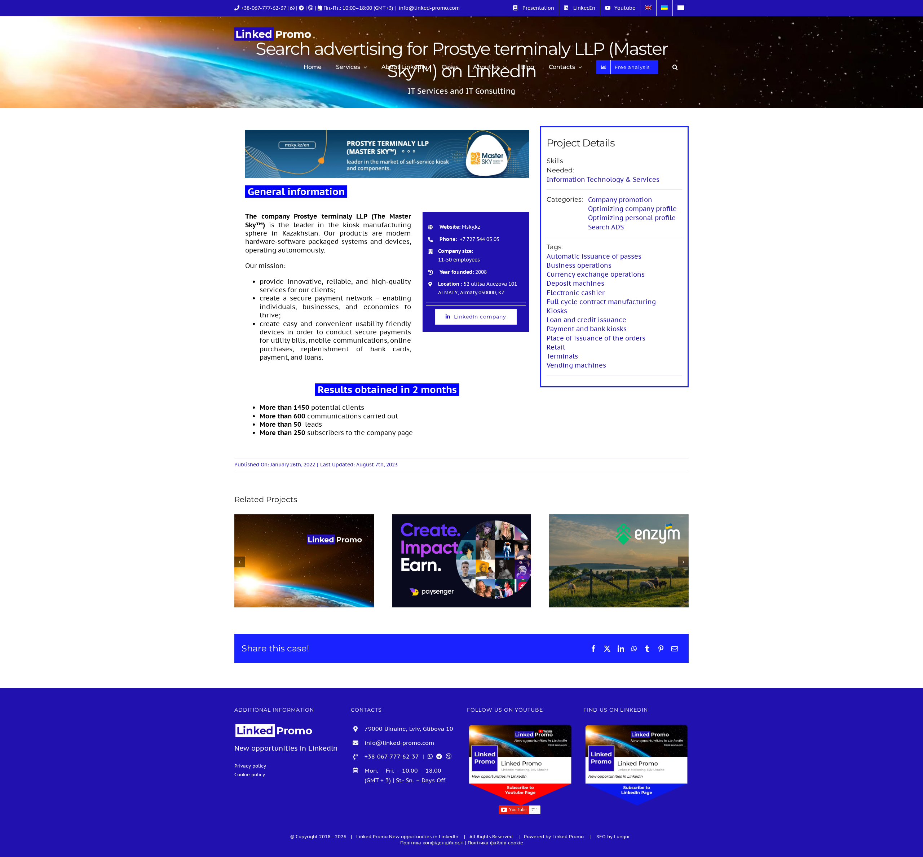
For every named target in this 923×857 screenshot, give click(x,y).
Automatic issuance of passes (594, 256)
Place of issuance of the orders (596, 338)
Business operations (579, 265)
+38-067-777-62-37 (263, 8)
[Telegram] (302, 8)
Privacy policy (250, 765)
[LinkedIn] (621, 648)
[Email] (674, 648)
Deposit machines (575, 283)
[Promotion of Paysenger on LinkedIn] (461, 560)
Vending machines (576, 365)
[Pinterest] (661, 648)
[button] (675, 67)
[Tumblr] (647, 648)
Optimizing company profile (632, 209)
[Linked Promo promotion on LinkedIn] (304, 560)
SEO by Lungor (613, 837)
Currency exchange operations (596, 274)
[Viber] (311, 8)
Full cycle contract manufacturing (601, 302)
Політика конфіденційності (432, 843)
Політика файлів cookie (495, 843)
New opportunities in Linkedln (424, 837)
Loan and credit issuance (586, 320)
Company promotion (620, 199)
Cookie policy (249, 774)
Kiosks (557, 311)
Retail (556, 347)
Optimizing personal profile (632, 218)
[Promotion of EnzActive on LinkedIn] (619, 560)
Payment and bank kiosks (587, 329)
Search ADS (606, 227)
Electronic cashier (576, 293)
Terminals (562, 356)
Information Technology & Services (603, 179)
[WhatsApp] (634, 648)
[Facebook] (593, 648)
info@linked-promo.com (429, 8)
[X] (607, 648)
